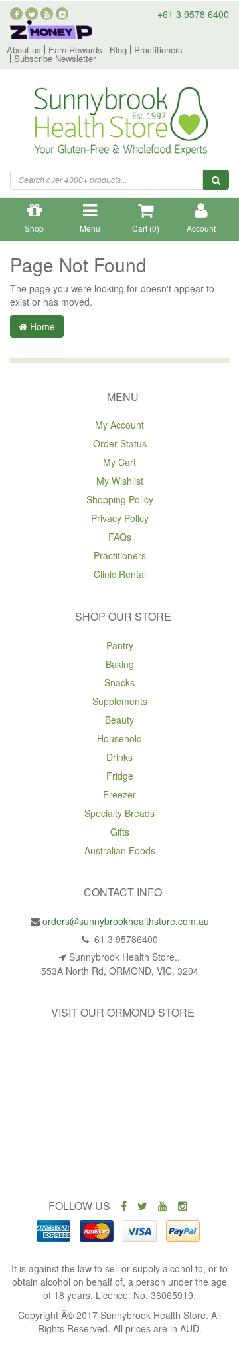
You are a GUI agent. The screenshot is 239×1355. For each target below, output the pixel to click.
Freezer (119, 794)
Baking (120, 664)
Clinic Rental (120, 574)
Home (41, 326)
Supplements (119, 701)
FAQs (119, 536)
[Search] (216, 180)
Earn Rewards (75, 49)
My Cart (119, 462)
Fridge (119, 775)
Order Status (120, 443)
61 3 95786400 (125, 939)
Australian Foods (119, 850)
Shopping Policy (119, 499)
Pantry (119, 645)
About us (24, 49)
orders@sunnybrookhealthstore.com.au (125, 921)
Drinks (119, 757)
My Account (119, 424)
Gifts (119, 831)
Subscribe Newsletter (55, 58)
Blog (118, 49)
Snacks (119, 682)
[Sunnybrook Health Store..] (119, 123)
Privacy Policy (120, 518)
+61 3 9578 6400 (193, 14)
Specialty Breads (119, 813)
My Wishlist (119, 480)
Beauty (119, 719)
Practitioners (158, 49)
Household (119, 738)
